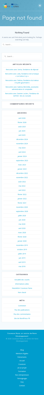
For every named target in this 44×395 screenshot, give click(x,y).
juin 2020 (22, 220)
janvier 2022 (22, 199)
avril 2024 (22, 152)
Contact (22, 386)
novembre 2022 (22, 177)
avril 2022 (22, 190)
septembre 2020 (22, 211)
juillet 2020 (22, 216)
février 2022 (22, 194)
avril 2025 (22, 135)
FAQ (22, 382)
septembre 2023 (22, 160)
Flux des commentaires (22, 314)
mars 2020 (22, 232)
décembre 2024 (22, 139)
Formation (22, 371)
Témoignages (22, 378)
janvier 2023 (22, 169)
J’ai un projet (22, 368)
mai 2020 (22, 224)
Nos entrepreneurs (22, 375)
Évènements (22, 357)
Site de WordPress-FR (22, 318)
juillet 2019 (22, 254)
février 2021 (22, 203)
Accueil (22, 361)
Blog (22, 350)
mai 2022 (22, 186)
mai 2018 (22, 266)
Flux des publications (22, 310)
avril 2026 (22, 118)
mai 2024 (22, 148)
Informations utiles (22, 284)
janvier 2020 (22, 241)
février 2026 (22, 122)
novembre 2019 (22, 245)
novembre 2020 (22, 207)
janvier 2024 (22, 156)
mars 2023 (22, 165)
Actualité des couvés (22, 280)
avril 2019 (22, 262)
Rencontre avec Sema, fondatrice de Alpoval (22, 69)
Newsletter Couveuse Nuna (22, 288)
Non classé (22, 292)
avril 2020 (22, 228)
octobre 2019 (22, 249)
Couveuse (22, 364)
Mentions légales (22, 353)
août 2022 (22, 182)
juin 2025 (22, 131)
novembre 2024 (22, 143)
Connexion (22, 306)
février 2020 (22, 237)
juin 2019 (22, 258)
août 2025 (22, 127)
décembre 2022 (22, 173)
